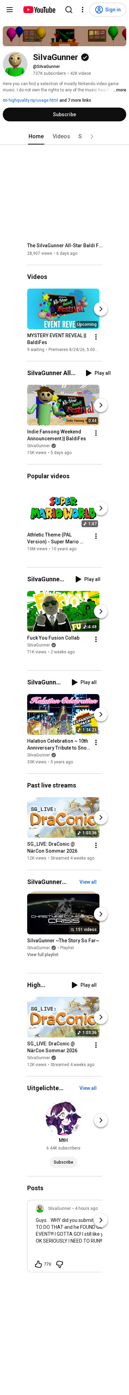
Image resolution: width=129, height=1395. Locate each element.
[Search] (69, 10)
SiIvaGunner (38, 445)
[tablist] (64, 136)
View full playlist (42, 954)
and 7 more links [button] (75, 100)
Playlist (67, 947)
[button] (92, 136)
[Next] (101, 309)
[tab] (36, 136)
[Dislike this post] (59, 1264)
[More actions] (96, 337)
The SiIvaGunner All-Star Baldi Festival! (65, 245)
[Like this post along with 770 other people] (38, 1264)
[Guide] (10, 10)
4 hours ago (86, 1208)
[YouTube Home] (39, 9)
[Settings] (82, 10)
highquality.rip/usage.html (33, 100)
